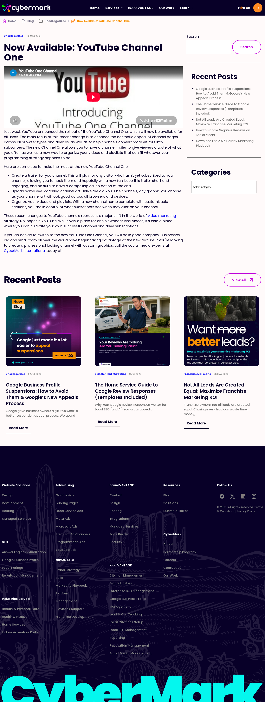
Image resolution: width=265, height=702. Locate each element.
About (168, 544)
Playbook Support (70, 609)
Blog (30, 21)
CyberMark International (25, 250)
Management (66, 601)
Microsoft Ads (67, 526)
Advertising (65, 485)
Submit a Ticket (175, 511)
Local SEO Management (128, 630)
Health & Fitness (14, 616)
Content (116, 495)
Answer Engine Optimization (24, 552)
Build (59, 578)
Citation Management (127, 575)
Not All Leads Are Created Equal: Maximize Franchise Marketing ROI (222, 121)
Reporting (117, 637)
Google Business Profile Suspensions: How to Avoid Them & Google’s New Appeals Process (223, 93)
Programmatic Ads (70, 542)
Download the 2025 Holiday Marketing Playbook (225, 143)
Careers (169, 560)
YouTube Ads (66, 550)
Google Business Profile (20, 560)
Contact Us (172, 567)
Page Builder (119, 534)
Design (7, 495)
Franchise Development (74, 616)
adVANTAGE (65, 560)
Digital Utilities (120, 583)
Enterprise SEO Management (131, 591)
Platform (62, 593)
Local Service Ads (69, 511)
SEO (5, 542)
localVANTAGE (120, 565)
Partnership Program (179, 552)
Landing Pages (67, 503)
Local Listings (12, 567)
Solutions (170, 503)
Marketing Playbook (71, 585)
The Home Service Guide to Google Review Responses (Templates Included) (222, 109)
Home (12, 21)
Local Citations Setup (126, 622)
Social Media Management (130, 653)
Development (12, 503)
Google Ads (65, 495)
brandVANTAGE (121, 485)
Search (193, 36)
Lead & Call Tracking (125, 614)
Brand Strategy (68, 570)
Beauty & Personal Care (20, 609)
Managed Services (16, 518)
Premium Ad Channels (73, 534)
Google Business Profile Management (127, 603)
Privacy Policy (246, 511)
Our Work (170, 575)
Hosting (8, 511)
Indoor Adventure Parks (20, 632)
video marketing (162, 215)
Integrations (119, 518)
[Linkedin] (243, 496)
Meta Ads (63, 518)
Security (115, 542)
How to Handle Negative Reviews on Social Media (223, 132)
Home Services (13, 624)
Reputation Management (22, 575)
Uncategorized (55, 21)
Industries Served (16, 599)
